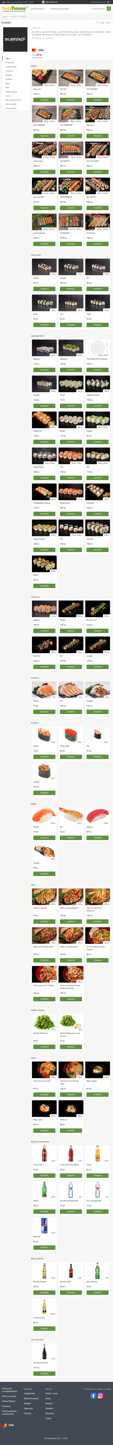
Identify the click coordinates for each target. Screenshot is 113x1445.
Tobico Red (64, 746)
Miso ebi (63, 1120)
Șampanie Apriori (40, 1363)
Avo (61, 314)
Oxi (61, 539)
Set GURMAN (39, 125)
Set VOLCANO (93, 161)
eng (3, 2)
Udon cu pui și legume (69, 908)
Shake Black (38, 467)
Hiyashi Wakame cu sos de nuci (70, 1034)
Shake (36, 278)
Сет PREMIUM (66, 125)
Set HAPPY (91, 197)
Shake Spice (65, 503)
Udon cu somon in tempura (94, 909)
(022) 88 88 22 (51, 2)
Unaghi (63, 278)
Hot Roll (36, 656)
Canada (90, 539)
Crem (89, 314)
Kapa (35, 314)
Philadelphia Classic (41, 503)
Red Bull (36, 1237)
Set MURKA (65, 161)
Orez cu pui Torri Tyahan (43, 985)
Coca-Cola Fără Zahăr (69, 1165)
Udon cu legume (40, 908)
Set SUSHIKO (92, 89)
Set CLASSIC (38, 197)
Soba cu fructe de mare (43, 947)
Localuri (13, 16)
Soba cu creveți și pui (69, 947)
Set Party (90, 125)
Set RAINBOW (66, 197)
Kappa (89, 431)
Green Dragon (39, 539)
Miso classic (92, 1081)
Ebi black (90, 503)
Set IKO (63, 89)
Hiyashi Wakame (40, 1033)
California (37, 431)
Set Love (37, 89)
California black (93, 395)
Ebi (88, 278)
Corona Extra (39, 1318)
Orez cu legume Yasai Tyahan (96, 948)
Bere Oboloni (92, 1282)
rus (8, 2)
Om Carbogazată (94, 1201)
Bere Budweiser (40, 1282)
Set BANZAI (65, 233)
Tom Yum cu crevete (41, 1081)
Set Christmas (39, 233)
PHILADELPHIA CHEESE (97, 359)
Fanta (89, 1165)
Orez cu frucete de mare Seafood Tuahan (70, 986)
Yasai (62, 395)
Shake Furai (92, 620)
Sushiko (6, 22)
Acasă (4, 16)
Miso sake (37, 1120)
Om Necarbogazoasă (69, 1201)
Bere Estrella (65, 1282)
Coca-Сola (37, 1165)
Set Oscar (91, 233)
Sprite (35, 1201)
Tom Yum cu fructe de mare (69, 1082)
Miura (35, 575)
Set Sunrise (38, 161)
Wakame (63, 359)
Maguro (36, 359)
